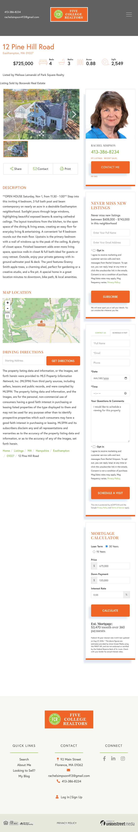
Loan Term (97, 546)
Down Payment (99, 574)
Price (94, 559)
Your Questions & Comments (107, 401)
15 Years (100, 551)
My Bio (94, 176)
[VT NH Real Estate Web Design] (117, 823)
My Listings (96, 158)
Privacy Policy (113, 282)
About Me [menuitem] (24, 765)
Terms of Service (118, 507)
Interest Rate (98, 588)
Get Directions (63, 361)
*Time (94, 386)
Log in (65, 797)
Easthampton (61, 451)
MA (30, 451)
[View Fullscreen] (7, 316)
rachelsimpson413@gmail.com (21, 17)
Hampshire (42, 451)
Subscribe (110, 297)
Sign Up (76, 797)
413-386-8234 (12, 12)
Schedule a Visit (119, 333)
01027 (10, 456)
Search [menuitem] (24, 759)
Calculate (110, 610)
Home (6, 451)
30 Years (113, 546)
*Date (94, 371)
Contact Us (100, 333)
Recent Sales (110, 158)
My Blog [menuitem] (24, 776)
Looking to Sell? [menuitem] (24, 770)
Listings (19, 451)
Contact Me (110, 167)
